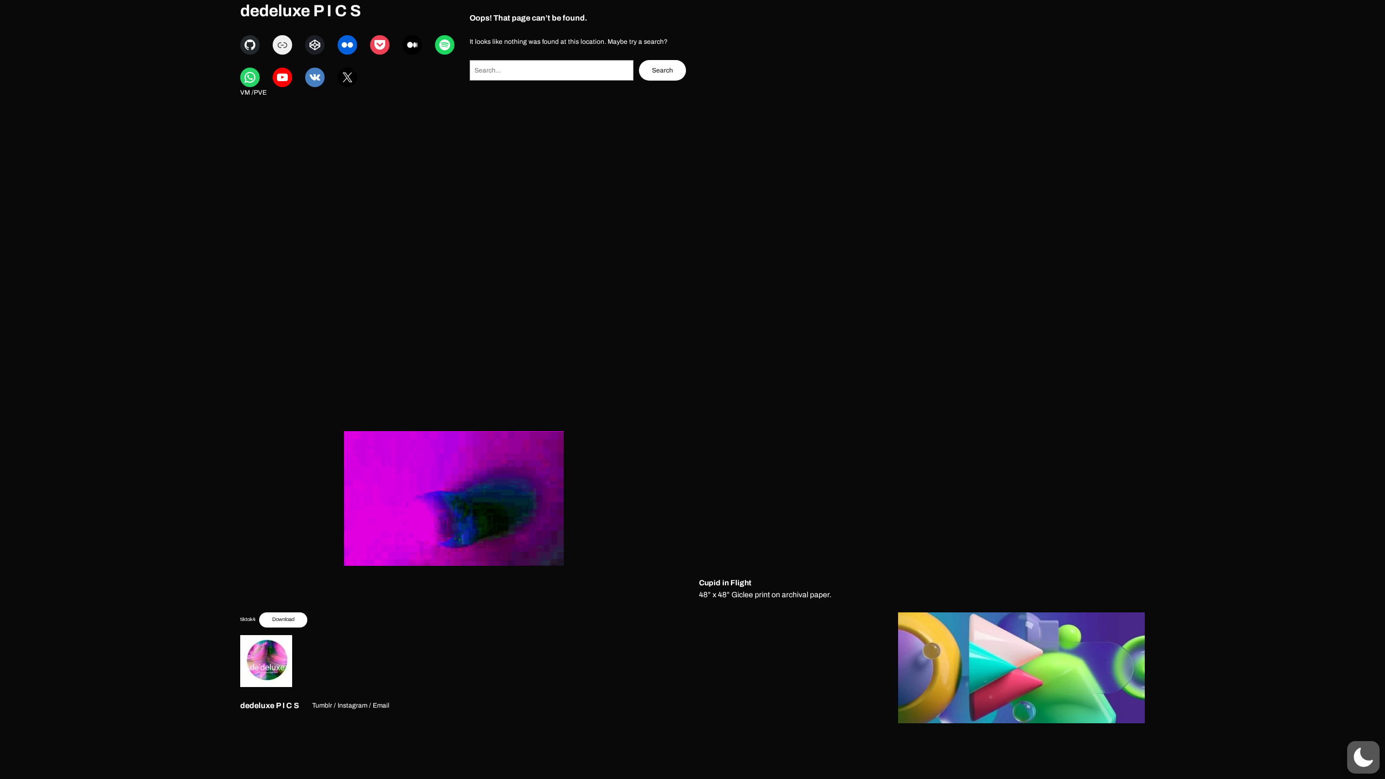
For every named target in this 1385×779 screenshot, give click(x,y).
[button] (1363, 757)
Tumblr (322, 705)
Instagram (352, 705)
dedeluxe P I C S (300, 10)
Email (381, 705)
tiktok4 (247, 619)
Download (283, 619)
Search (662, 70)
